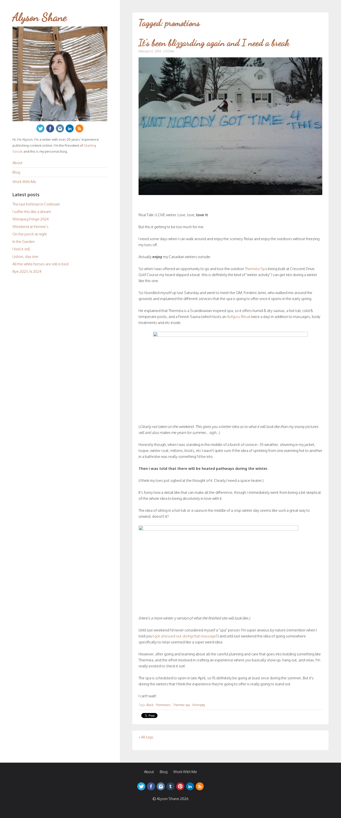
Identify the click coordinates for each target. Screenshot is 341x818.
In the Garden (23, 241)
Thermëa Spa (256, 268)
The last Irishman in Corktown (36, 204)
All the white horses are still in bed (40, 264)
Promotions (163, 705)
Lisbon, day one (25, 256)
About (17, 162)
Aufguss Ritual (238, 316)
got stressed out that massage (185, 636)
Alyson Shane (39, 17)
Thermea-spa (181, 705)
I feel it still (21, 249)
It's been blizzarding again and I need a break (214, 42)
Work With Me (24, 181)
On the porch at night (29, 234)
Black (150, 705)
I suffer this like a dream (31, 211)
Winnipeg (198, 705)
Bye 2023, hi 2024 (26, 271)
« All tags (146, 737)
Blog (16, 172)
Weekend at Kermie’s (30, 226)
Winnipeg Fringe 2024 (30, 219)
